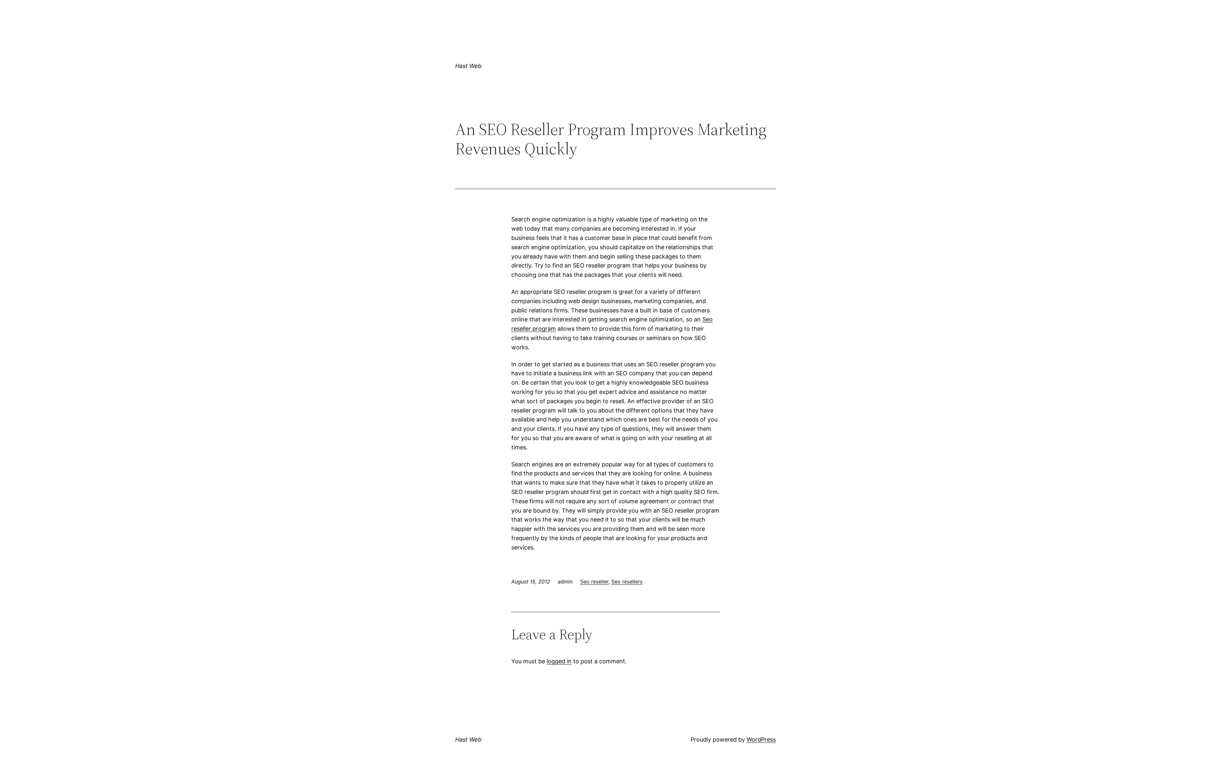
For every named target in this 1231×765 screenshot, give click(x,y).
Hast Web (468, 66)
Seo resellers (626, 581)
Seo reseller (594, 581)
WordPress (761, 739)
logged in (559, 661)
